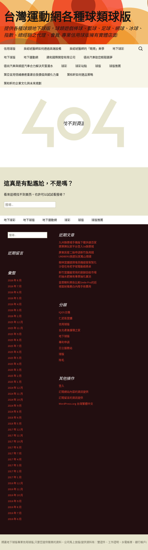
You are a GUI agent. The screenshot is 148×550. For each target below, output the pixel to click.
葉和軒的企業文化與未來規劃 (22, 83)
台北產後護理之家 (69, 330)
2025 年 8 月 (15, 340)
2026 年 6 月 (15, 292)
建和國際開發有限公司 (60, 57)
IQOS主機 (64, 312)
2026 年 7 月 (15, 286)
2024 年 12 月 (15, 387)
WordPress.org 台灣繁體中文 (76, 403)
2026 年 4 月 (15, 304)
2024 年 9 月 (15, 405)
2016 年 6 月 (15, 519)
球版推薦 (115, 66)
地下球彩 (118, 48)
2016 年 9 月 (15, 501)
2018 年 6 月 (15, 417)
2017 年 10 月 (15, 441)
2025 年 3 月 (15, 370)
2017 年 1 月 (15, 477)
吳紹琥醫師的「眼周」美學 (87, 48)
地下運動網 (31, 57)
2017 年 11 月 (15, 435)
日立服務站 (65, 348)
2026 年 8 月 (15, 280)
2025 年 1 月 (15, 381)
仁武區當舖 (65, 318)
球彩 (64, 66)
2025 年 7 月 (15, 346)
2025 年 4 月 (15, 364)
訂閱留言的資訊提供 (71, 397)
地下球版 (9, 57)
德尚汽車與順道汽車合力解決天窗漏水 (28, 66)
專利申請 (64, 342)
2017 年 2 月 (15, 471)
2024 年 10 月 (15, 399)
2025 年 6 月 (15, 352)
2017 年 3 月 (15, 465)
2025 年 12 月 (15, 322)
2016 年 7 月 (15, 513)
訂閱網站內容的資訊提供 (73, 391)
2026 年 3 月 (15, 310)
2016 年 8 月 (15, 507)
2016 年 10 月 (15, 495)
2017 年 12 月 (15, 429)
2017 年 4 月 (15, 459)
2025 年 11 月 (15, 328)
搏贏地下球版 (9, 542)
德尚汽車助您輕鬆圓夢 (98, 57)
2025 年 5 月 (15, 358)
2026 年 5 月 (15, 298)
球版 (98, 66)
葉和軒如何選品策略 (80, 74)
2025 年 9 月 (15, 334)
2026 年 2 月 (15, 316)
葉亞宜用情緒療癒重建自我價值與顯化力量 (31, 74)
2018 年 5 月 (15, 423)
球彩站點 (81, 66)
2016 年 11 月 (15, 489)
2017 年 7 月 (15, 453)
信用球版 (9, 48)
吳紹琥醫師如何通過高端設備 (42, 48)
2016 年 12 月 (15, 483)
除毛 (61, 360)
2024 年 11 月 (15, 393)
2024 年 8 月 (15, 411)
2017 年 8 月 (15, 447)
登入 (61, 386)
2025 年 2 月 (15, 376)
